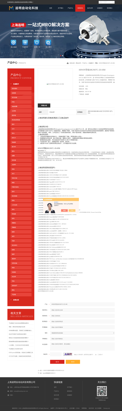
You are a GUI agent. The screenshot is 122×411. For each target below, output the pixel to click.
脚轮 (13, 290)
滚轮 (13, 209)
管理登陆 (84, 408)
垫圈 (13, 155)
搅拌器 (14, 115)
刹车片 (14, 137)
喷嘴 (13, 249)
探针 (13, 124)
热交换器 (14, 196)
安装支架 (14, 178)
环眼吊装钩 (15, 187)
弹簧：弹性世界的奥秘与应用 (17, 327)
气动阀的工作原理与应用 (16, 349)
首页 (50, 8)
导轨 (13, 281)
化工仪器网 (98, 408)
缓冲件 (14, 146)
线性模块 (14, 88)
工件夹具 (14, 205)
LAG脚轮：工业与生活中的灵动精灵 (19, 345)
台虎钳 (14, 111)
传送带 (14, 276)
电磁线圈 (14, 106)
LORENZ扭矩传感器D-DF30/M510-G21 (53, 370)
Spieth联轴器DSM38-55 (49, 373)
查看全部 (16, 300)
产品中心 (70, 8)
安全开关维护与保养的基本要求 (17, 334)
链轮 (13, 218)
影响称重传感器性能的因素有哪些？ (19, 341)
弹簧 (13, 267)
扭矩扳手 (14, 285)
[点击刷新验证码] (67, 354)
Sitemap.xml (106, 408)
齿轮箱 (14, 160)
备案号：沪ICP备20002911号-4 (59, 408)
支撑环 (14, 164)
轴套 (13, 182)
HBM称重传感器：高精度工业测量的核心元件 (21, 330)
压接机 (14, 272)
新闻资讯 (80, 8)
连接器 (14, 93)
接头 (13, 151)
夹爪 (13, 173)
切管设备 (14, 263)
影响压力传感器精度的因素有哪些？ (19, 338)
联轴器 (14, 214)
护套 (13, 102)
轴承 (13, 254)
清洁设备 (14, 97)
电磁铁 (14, 142)
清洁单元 (14, 245)
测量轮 (14, 223)
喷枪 (13, 200)
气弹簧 (14, 294)
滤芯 (13, 236)
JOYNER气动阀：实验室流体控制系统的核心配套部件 (21, 356)
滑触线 (14, 227)
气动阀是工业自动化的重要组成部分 (19, 323)
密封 (13, 191)
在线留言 (100, 8)
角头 (13, 133)
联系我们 (109, 8)
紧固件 (14, 258)
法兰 (13, 129)
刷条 (13, 169)
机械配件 (91, 63)
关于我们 (60, 8)
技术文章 (90, 8)
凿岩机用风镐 (16, 120)
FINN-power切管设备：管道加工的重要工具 (21, 352)
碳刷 (13, 232)
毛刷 (13, 241)
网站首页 (78, 63)
